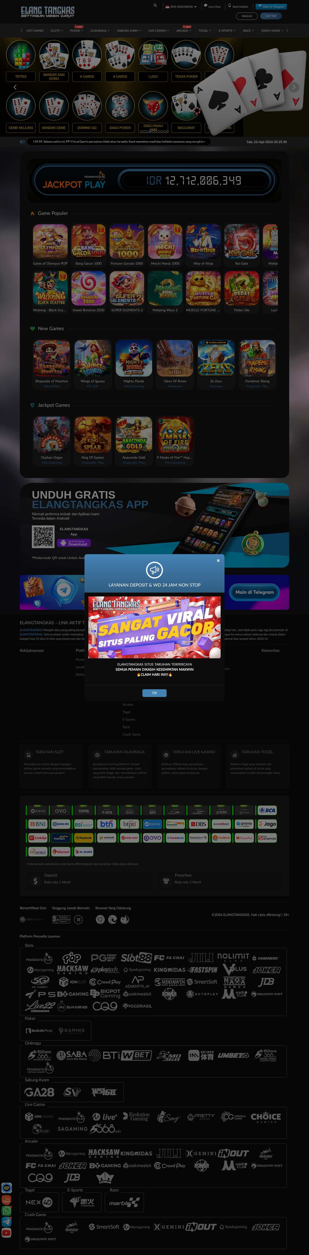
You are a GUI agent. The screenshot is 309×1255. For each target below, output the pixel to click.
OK (154, 693)
